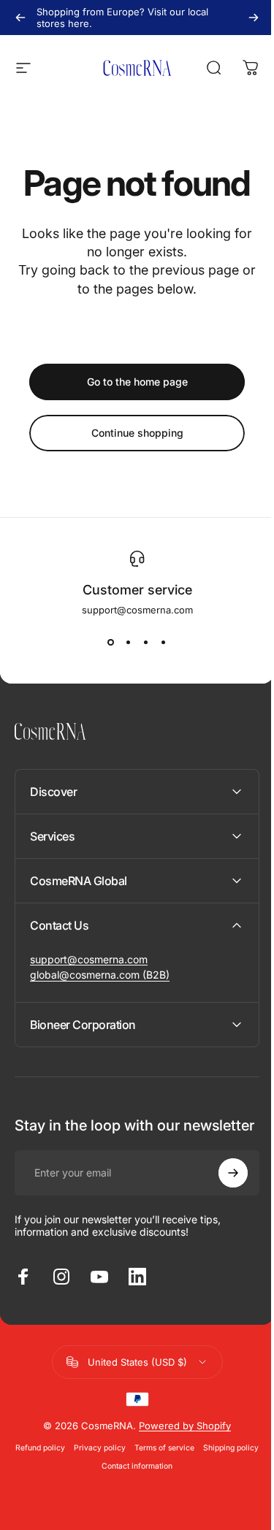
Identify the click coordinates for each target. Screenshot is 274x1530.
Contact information (164, 1480)
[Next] (253, 17)
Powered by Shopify (180, 1440)
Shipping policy (92, 1480)
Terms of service (191, 1462)
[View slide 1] (111, 642)
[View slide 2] (128, 642)
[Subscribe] (222, 1187)
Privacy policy (127, 1462)
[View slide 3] (146, 642)
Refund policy (67, 1462)
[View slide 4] (163, 642)
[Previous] (20, 17)
